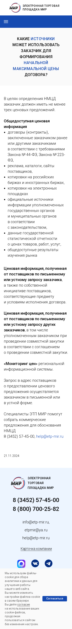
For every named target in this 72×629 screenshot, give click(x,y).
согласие (23, 604)
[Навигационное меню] (6, 21)
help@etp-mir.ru (49, 436)
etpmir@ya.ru (36, 530)
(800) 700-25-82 (37, 508)
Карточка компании (36, 549)
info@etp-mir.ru (35, 522)
